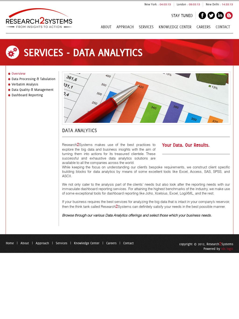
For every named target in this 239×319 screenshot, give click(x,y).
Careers (204, 27)
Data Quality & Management (32, 90)
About (106, 27)
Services (146, 27)
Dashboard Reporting (27, 95)
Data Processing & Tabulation (33, 79)
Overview (18, 73)
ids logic (227, 249)
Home (10, 243)
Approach (125, 27)
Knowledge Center (175, 27)
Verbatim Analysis (25, 84)
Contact (223, 27)
